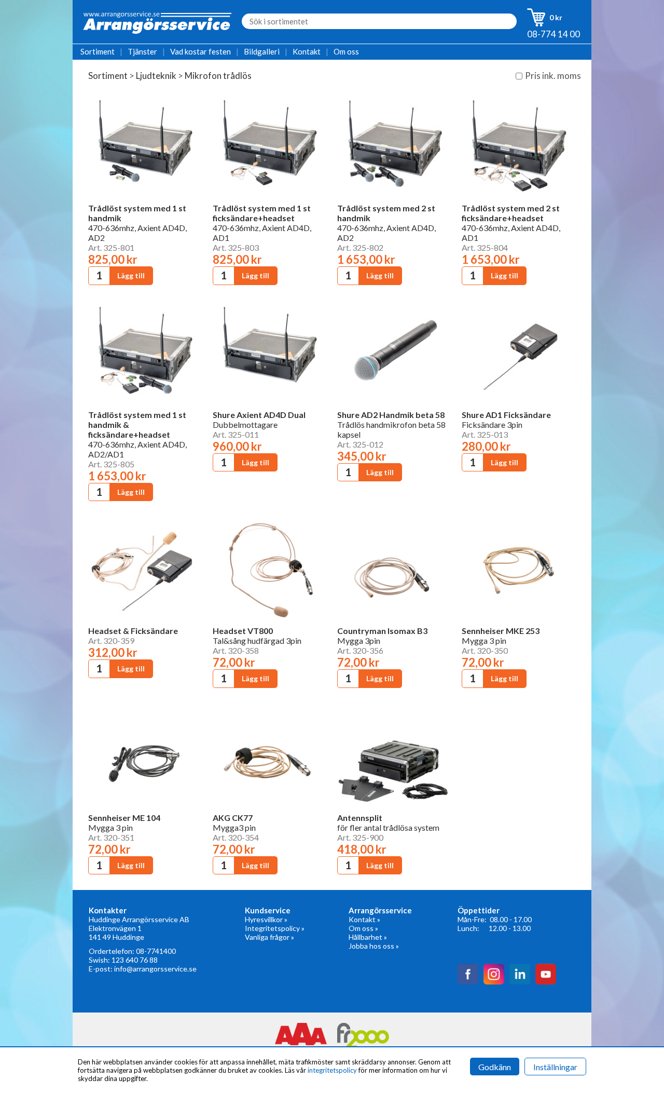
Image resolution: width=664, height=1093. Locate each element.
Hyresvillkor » (266, 919)
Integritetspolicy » (275, 928)
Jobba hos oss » (374, 945)
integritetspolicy (332, 1070)
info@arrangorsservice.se (155, 968)
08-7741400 (156, 951)
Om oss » (363, 928)
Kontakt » (364, 919)
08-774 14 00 (553, 34)
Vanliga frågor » (269, 937)
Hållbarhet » (368, 937)
